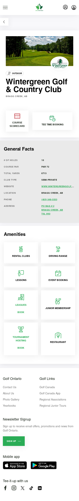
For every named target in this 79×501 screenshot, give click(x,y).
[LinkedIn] (39, 488)
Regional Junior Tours (53, 405)
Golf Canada (47, 387)
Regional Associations (53, 399)
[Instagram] (14, 488)
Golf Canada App (50, 393)
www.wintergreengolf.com (59, 186)
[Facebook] (5, 488)
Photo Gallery (11, 399)
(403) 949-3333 (49, 199)
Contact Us (9, 387)
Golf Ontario (12, 378)
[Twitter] (22, 488)
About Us (8, 393)
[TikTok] (31, 488)
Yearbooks (9, 405)
